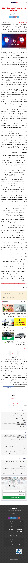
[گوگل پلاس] (19, 518)
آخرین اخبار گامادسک (22, 410)
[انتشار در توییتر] (12, 17)
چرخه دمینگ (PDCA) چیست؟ (20, 422)
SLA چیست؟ (23, 420)
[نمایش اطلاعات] (14, 398)
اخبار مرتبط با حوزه (22, 458)
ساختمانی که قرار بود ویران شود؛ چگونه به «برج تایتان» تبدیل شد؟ (14, 473)
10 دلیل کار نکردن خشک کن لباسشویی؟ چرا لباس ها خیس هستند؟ (14, 461)
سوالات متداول (10, 524)
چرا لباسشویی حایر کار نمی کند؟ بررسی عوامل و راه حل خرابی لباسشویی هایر (15, 465)
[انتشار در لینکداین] (18, 17)
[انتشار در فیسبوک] (14, 17)
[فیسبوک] (17, 518)
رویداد (12, 544)
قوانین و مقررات (20, 526)
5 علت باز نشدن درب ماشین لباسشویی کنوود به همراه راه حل (15, 463)
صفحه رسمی (19, 387)
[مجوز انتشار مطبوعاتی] (19, 552)
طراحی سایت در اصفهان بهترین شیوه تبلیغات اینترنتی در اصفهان (14, 435)
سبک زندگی (21, 544)
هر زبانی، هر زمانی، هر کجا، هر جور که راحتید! (17, 444)
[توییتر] (15, 518)
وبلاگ (12, 526)
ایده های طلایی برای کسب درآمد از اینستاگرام (18, 439)
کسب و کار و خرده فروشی (21, 405)
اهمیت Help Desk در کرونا (20, 417)
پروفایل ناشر (11, 297)
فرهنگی (21, 542)
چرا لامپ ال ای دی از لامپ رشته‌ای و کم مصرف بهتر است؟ (15, 451)
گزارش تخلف (5, 297)
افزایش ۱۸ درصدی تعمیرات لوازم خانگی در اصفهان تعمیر (16, 472)
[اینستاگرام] (9, 518)
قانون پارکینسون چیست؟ (21, 426)
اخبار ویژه (24, 433)
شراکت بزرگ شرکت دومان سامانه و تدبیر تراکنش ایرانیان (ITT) (14, 415)
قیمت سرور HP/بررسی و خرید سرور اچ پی (18, 443)
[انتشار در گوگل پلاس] (16, 17)
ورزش (12, 542)
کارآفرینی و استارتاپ (12, 405)
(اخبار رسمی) (14, 22)
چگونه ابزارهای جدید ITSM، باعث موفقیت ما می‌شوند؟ (16, 418)
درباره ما (21, 521)
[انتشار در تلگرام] (10, 17)
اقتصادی (21, 539)
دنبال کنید (8, 387)
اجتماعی (11, 539)
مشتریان (21, 524)
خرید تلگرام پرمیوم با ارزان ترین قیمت (19, 450)
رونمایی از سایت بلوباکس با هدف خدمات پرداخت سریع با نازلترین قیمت (14, 447)
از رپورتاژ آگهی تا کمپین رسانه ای (20, 530)
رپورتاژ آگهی (11, 529)
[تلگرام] (11, 518)
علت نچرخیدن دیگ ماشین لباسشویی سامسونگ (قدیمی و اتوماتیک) (14, 468)
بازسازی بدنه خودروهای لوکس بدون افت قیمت (17, 470)
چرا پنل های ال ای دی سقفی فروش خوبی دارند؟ (17, 453)
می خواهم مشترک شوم (14, 497)
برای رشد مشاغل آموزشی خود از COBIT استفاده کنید (16, 428)
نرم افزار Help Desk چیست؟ (20, 424)
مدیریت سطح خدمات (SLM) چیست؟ (19, 413)
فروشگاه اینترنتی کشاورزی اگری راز (19, 437)
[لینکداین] (13, 518)
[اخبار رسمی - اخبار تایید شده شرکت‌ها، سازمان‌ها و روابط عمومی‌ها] (14, 2)
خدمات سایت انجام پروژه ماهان (20, 441)
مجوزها (11, 521)
